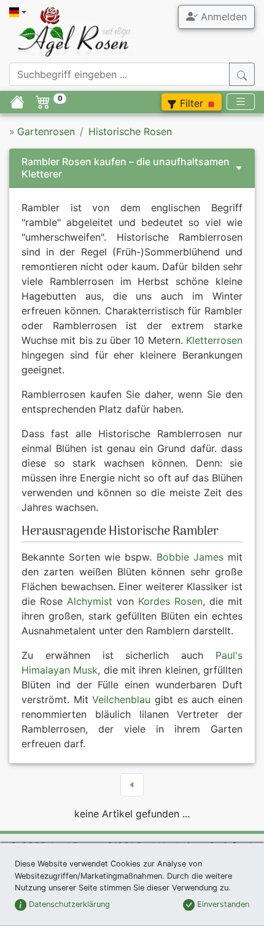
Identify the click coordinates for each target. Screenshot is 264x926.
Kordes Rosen (170, 601)
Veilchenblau (121, 699)
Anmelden (222, 16)
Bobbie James (190, 557)
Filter (191, 103)
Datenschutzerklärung (68, 904)
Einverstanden (222, 904)
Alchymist (89, 601)
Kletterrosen (214, 340)
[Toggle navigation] (241, 101)
